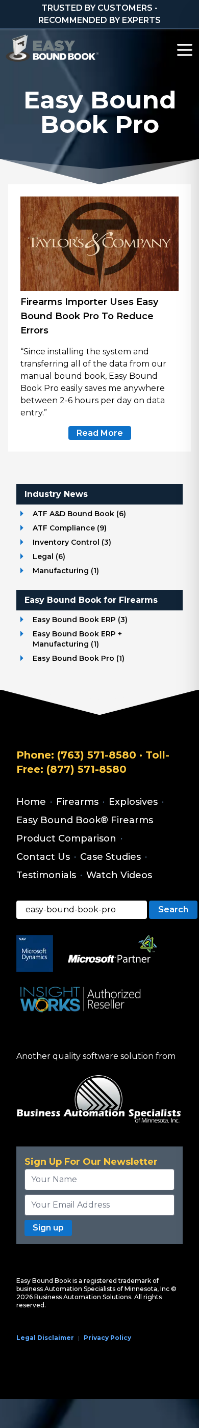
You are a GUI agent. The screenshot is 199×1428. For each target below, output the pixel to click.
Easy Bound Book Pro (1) (79, 658)
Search (173, 909)
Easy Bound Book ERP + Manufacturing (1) (77, 639)
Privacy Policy (107, 1337)
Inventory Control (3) (72, 542)
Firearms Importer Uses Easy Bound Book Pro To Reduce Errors (89, 316)
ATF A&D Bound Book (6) (79, 513)
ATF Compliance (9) (70, 528)
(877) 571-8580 (86, 769)
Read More (100, 433)
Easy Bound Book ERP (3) (80, 619)
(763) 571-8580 (96, 755)
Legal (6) (49, 556)
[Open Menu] (185, 50)
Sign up (48, 1228)
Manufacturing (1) (66, 570)
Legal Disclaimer (45, 1337)
